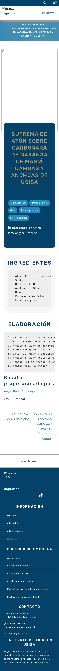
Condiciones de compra (20, 581)
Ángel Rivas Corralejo (19, 391)
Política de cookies (17, 573)
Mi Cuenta (12, 515)
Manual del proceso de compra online (28, 589)
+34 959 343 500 (16, 623)
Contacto (12, 539)
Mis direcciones (15, 531)
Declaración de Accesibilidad (23, 597)
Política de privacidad (19, 565)
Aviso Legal (13, 558)
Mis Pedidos (14, 523)
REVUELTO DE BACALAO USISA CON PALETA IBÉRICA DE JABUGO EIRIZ (42, 429)
